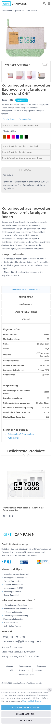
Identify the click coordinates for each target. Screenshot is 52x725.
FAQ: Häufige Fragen (12, 626)
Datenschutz (24, 670)
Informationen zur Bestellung (15, 605)
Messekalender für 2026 (13, 588)
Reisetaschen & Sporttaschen (13, 10)
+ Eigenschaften (24, 119)
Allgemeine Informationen (26, 289)
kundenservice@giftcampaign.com (21, 641)
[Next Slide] (46, 64)
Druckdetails (26, 297)
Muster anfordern (10, 622)
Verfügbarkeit (26, 304)
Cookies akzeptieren (26, 707)
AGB (11, 670)
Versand (26, 319)
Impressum (41, 666)
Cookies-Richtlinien (31, 701)
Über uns (9, 666)
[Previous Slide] (43, 64)
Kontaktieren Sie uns (26, 675)
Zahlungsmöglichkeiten (13, 619)
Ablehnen (25, 721)
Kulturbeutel (32, 10)
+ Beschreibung (8, 119)
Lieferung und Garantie (12, 612)
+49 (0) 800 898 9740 (13, 636)
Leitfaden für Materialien (13, 584)
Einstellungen (26, 714)
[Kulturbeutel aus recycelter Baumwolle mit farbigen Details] (26, 36)
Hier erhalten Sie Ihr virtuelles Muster (18, 609)
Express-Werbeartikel (12, 581)
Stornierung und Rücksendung (15, 615)
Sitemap (38, 670)
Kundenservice (25, 666)
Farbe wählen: (9, 131)
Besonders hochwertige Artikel (15, 574)
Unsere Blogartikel (10, 595)
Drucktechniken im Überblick (15, 578)
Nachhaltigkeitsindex (26, 312)
